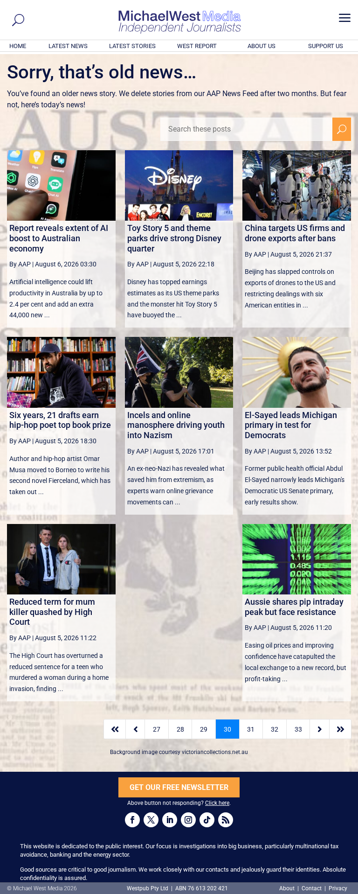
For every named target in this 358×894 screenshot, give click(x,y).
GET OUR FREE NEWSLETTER (179, 787)
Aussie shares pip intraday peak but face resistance (294, 607)
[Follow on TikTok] (207, 819)
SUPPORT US (325, 45)
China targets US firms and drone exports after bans (295, 233)
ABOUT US (261, 45)
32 (274, 729)
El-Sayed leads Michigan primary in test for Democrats (291, 425)
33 (298, 729)
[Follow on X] (151, 819)
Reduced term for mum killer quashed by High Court (52, 612)
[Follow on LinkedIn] (169, 819)
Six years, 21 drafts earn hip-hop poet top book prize (60, 420)
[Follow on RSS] (225, 819)
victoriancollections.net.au (215, 752)
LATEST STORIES (132, 45)
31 (251, 729)
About (287, 888)
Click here (217, 803)
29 (203, 729)
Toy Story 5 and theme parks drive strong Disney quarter (174, 238)
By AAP (20, 264)
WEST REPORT (197, 45)
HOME (17, 45)
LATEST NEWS (68, 45)
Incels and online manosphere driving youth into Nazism (176, 425)
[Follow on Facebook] (132, 819)
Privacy (338, 888)
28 (180, 729)
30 (227, 729)
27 (156, 729)
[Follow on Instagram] (188, 819)
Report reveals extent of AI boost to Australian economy (58, 238)
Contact (312, 888)
